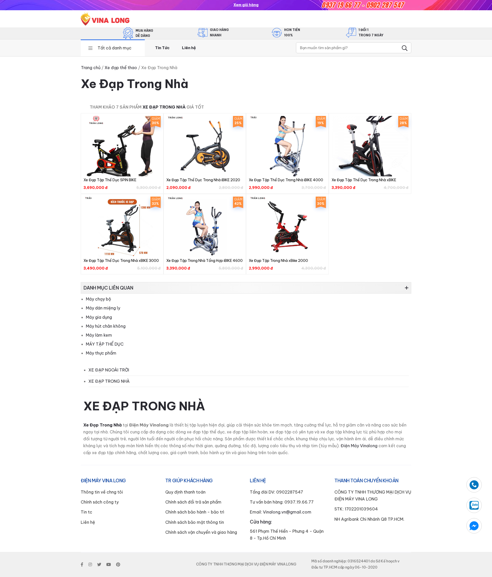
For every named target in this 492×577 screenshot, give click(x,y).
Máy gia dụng (99, 317)
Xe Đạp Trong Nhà (164, 107)
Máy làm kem (99, 335)
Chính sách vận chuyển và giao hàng (201, 532)
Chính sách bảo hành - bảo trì (194, 512)
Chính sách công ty (100, 502)
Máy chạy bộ (98, 299)
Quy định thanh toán (185, 492)
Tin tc (86, 512)
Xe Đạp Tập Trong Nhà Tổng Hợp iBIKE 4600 (204, 260)
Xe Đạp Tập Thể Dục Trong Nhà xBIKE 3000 (121, 260)
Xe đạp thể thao (121, 67)
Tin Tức (162, 47)
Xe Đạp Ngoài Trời (108, 369)
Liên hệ (189, 47)
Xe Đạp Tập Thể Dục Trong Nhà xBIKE (364, 180)
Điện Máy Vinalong (358, 445)
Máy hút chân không (106, 326)
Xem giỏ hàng (246, 5)
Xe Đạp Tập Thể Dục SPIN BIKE (110, 180)
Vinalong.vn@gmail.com (287, 512)
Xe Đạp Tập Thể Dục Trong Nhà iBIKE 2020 (203, 180)
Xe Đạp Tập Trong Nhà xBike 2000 (278, 260)
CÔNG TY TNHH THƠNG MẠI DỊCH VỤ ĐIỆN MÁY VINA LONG (246, 564)
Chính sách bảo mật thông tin (194, 522)
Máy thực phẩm (101, 353)
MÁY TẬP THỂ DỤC (105, 344)
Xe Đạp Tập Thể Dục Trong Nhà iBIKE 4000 (286, 180)
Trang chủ (90, 67)
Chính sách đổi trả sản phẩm (193, 502)
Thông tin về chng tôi (102, 492)
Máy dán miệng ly (103, 308)
